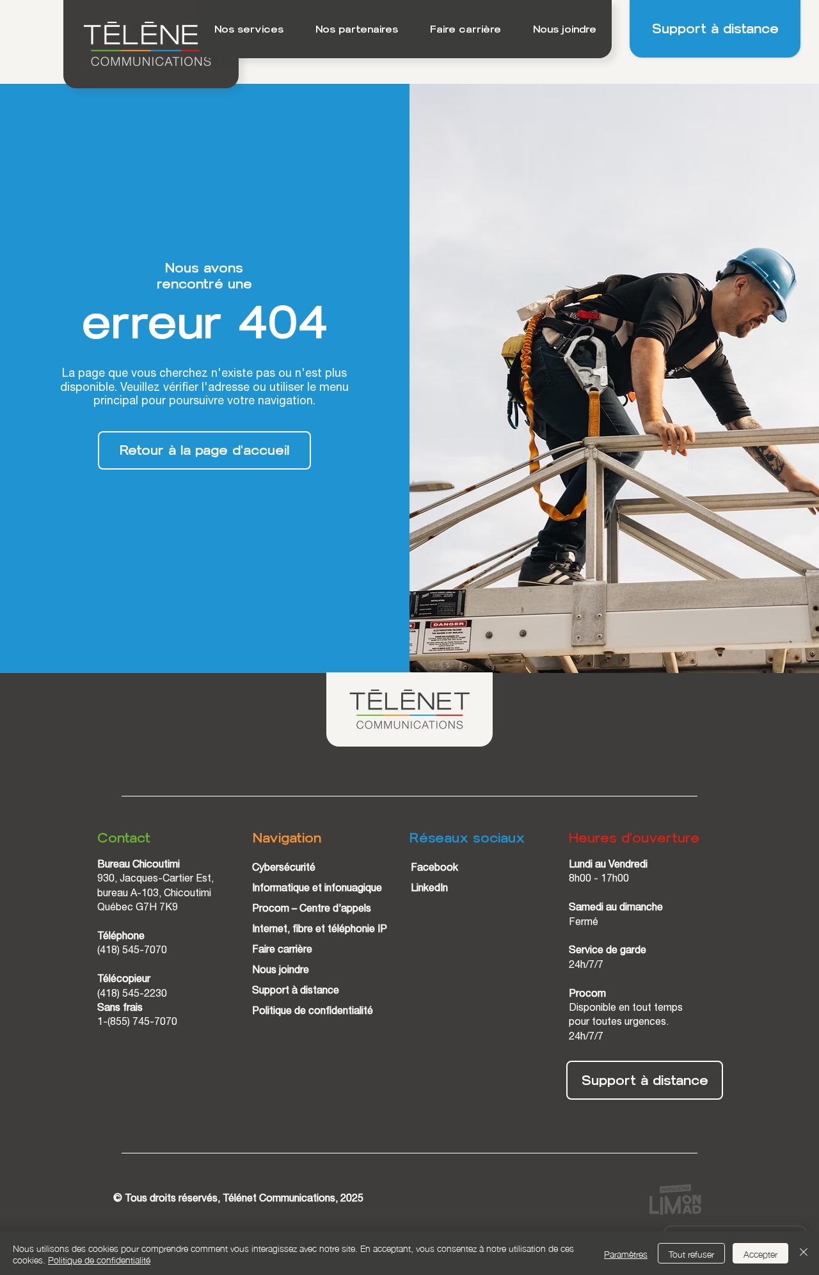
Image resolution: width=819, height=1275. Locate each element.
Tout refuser (691, 1253)
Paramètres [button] (626, 1253)
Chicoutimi (187, 894)
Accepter (760, 1253)
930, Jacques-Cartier (146, 880)
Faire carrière (282, 951)
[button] (248, 29)
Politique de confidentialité (312, 1012)
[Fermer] (803, 1253)
